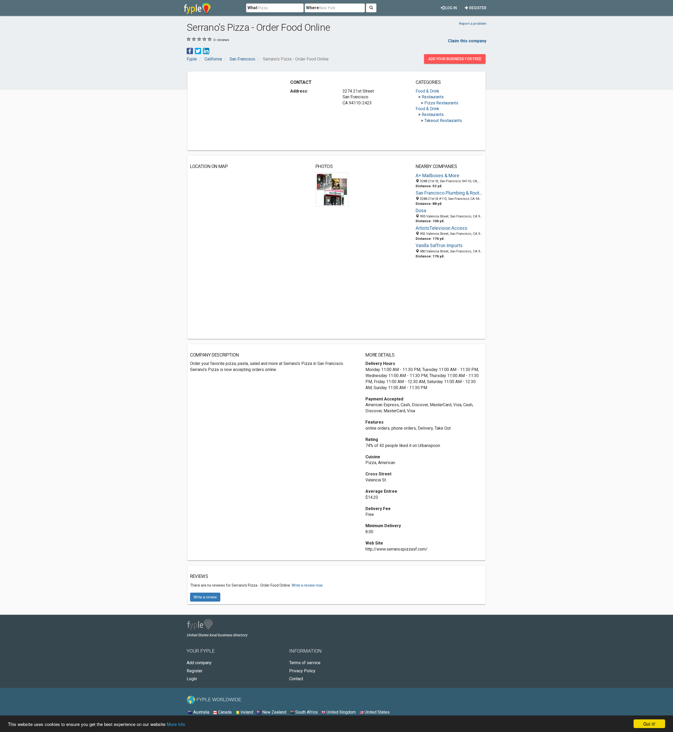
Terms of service (304, 662)
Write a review (205, 597)
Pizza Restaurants (441, 102)
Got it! (649, 723)
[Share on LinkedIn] (206, 50)
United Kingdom (340, 712)
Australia (200, 712)
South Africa (306, 712)
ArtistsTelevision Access (441, 228)
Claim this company (467, 40)
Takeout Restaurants (443, 120)
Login (192, 678)
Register (477, 8)
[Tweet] (198, 50)
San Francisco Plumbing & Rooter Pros (449, 193)
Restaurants (433, 96)
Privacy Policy (302, 670)
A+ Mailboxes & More (437, 175)
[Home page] (197, 7)
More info (176, 724)
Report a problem (472, 23)
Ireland (246, 712)
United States (377, 712)
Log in (451, 8)
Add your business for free (454, 59)
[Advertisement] (234, 111)
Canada (224, 712)
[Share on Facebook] (190, 50)
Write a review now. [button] (307, 585)
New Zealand (273, 712)
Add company (199, 662)
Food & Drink (427, 91)
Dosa (421, 210)
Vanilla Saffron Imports (439, 245)
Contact (296, 678)
